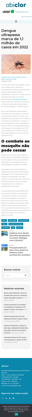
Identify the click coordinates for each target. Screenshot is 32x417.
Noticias (3, 79)
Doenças (23, 77)
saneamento (9, 79)
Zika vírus (19, 227)
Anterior (11, 230)
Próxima (11, 245)
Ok (16, 414)
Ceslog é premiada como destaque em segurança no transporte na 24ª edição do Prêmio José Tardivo (15, 307)
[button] (16, 21)
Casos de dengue (23, 220)
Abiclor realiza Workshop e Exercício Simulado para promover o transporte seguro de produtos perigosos (15, 295)
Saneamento (5, 227)
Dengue (4, 224)
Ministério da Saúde (19, 99)
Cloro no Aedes (11, 77)
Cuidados (18, 77)
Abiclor (4, 220)
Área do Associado (27, 16)
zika (13, 227)
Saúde (14, 79)
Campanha (4, 77)
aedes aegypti (12, 220)
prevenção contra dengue (16, 224)
